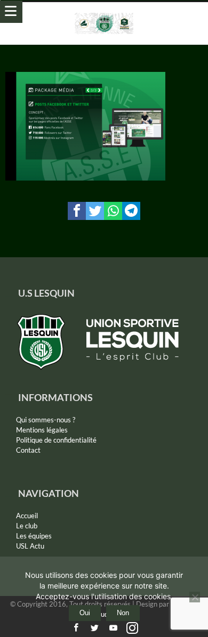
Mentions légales (42, 430)
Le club (26, 525)
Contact (28, 450)
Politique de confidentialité (56, 440)
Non (123, 613)
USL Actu (30, 546)
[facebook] (77, 211)
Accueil (27, 515)
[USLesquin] (104, 12)
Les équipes (34, 536)
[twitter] (95, 211)
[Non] (194, 597)
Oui (84, 613)
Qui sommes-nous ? (45, 419)
